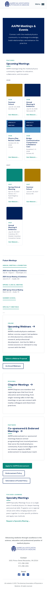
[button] (23, 334)
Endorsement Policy (13, 473)
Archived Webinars (13, 366)
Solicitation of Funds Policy (16, 481)
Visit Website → (13, 115)
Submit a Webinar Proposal (16, 358)
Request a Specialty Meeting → (18, 521)
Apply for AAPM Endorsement (17, 466)
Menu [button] (38, 4)
